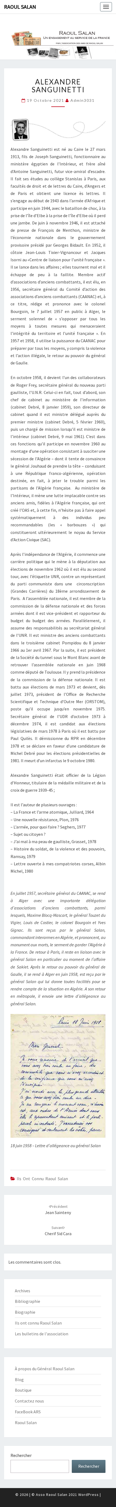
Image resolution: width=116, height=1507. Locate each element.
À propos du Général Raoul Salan (44, 1368)
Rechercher (21, 1455)
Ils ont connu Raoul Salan (42, 1178)
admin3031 (82, 100)
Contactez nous (29, 1401)
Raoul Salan (20, 6)
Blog (19, 1379)
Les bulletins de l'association (41, 1333)
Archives (22, 1290)
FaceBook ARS (28, 1411)
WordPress (88, 1494)
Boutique (23, 1390)
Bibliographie (27, 1301)
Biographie (25, 1312)
